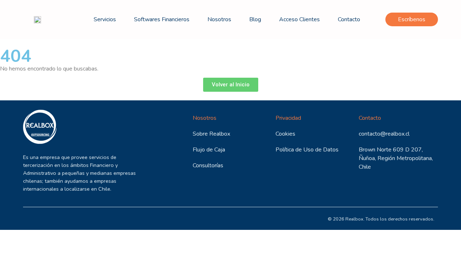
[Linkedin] (31, 218)
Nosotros (219, 19)
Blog (255, 19)
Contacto (349, 19)
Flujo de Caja (209, 150)
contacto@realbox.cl (384, 134)
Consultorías (208, 165)
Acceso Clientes (299, 19)
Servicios (105, 19)
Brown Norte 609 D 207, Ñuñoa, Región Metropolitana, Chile (396, 158)
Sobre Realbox (211, 134)
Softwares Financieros (161, 19)
